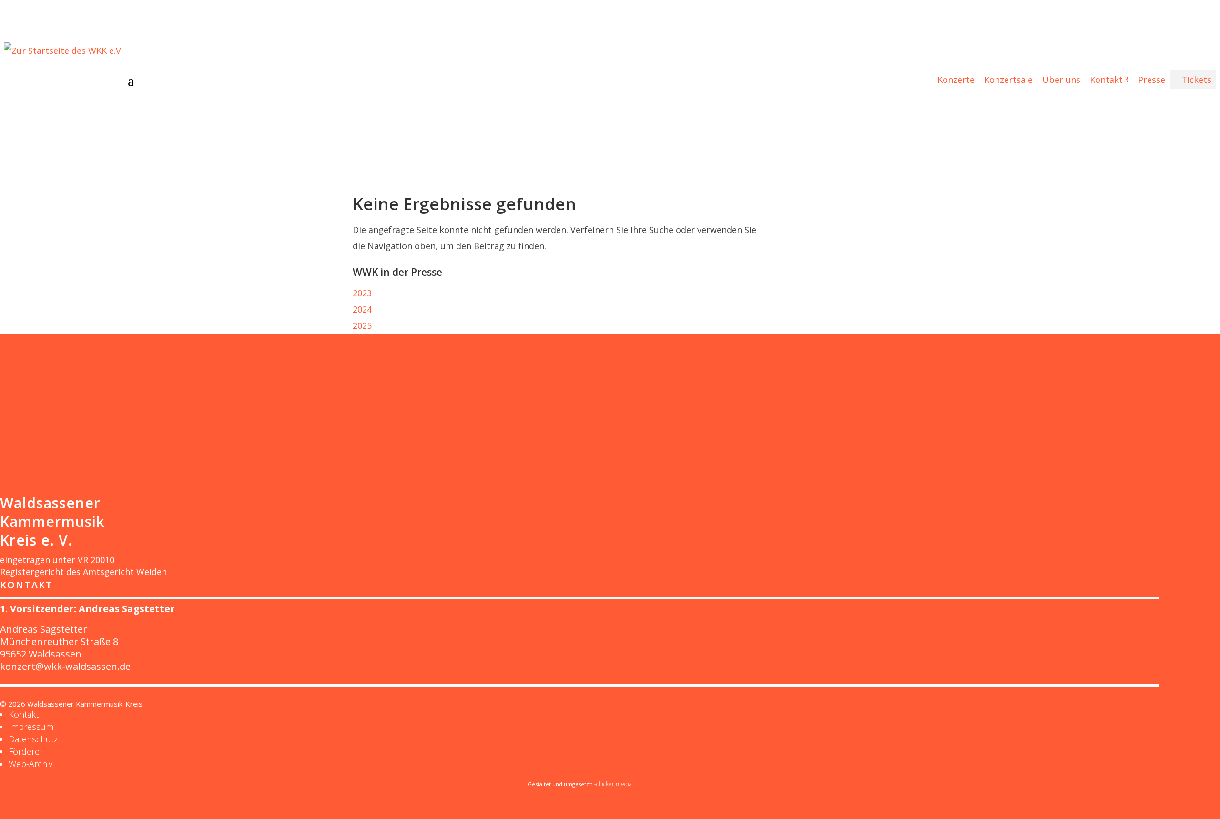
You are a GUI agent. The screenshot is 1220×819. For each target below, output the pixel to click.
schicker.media (613, 784)
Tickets (1193, 79)
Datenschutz (33, 739)
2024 (362, 309)
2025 (362, 325)
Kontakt (1109, 79)
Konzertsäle (1008, 79)
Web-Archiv (30, 763)
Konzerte (956, 79)
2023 (362, 293)
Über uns (1061, 79)
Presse (1151, 79)
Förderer (26, 751)
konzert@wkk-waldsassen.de (65, 666)
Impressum (31, 726)
